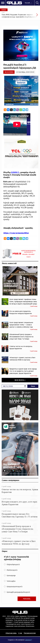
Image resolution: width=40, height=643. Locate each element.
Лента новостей (9, 263)
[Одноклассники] (5, 109)
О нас (20, 633)
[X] (11, 109)
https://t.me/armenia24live (16, 233)
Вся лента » (20, 380)
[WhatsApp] (20, 109)
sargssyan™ (28, 640)
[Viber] (17, 109)
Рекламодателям (30, 633)
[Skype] (23, 109)
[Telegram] (27, 109)
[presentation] (31, 15)
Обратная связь (11, 633)
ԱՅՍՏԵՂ (15, 172)
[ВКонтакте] (8, 109)
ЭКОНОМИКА (8, 72)
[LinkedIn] (14, 109)
